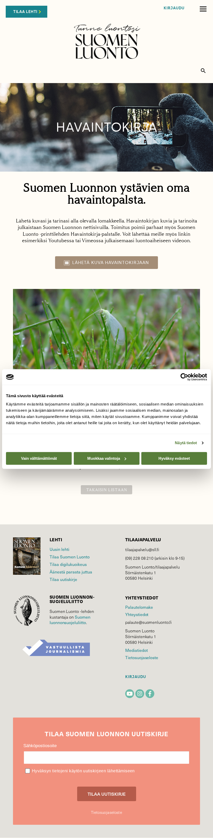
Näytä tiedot (186, 443)
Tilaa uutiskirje (63, 579)
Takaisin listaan (106, 489)
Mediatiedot (136, 650)
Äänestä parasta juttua (71, 572)
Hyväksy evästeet (174, 458)
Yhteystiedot (136, 614)
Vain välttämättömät (39, 458)
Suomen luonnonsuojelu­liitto (70, 620)
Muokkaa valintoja (103, 458)
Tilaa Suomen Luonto (70, 556)
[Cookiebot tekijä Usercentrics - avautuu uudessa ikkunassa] (184, 377)
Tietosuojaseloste (141, 657)
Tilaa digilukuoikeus (68, 564)
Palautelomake (139, 607)
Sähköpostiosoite (40, 745)
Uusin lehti (59, 549)
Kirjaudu (174, 8)
